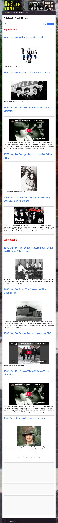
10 (37, 457)
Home (4, 12)
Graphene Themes (13, 521)
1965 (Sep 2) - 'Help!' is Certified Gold (23, 37)
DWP (33, 12)
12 (42, 457)
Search (50, 23)
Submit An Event (11, 12)
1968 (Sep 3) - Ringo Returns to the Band (25, 418)
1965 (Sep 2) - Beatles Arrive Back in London (27, 72)
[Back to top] (55, 520)
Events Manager (11, 459)
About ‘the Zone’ (20, 12)
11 (39, 457)
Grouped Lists (45, 24)
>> (47, 457)
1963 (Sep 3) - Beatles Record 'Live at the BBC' (28, 333)
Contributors (28, 12)
